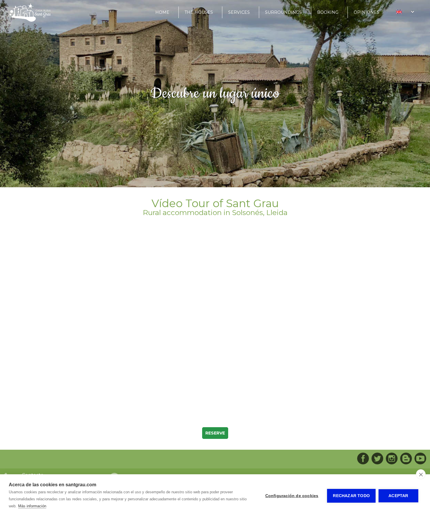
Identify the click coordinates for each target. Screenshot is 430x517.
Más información (32, 506)
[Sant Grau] (30, 20)
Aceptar (398, 496)
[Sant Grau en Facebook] (363, 459)
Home (162, 12)
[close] (421, 474)
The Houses (199, 12)
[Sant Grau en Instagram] (392, 459)
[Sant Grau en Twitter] (377, 459)
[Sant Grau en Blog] (406, 459)
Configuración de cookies (292, 496)
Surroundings (283, 12)
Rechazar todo (351, 496)
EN (406, 12)
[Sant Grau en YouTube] (420, 459)
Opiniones (366, 12)
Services (239, 12)
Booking (327, 12)
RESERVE (215, 433)
